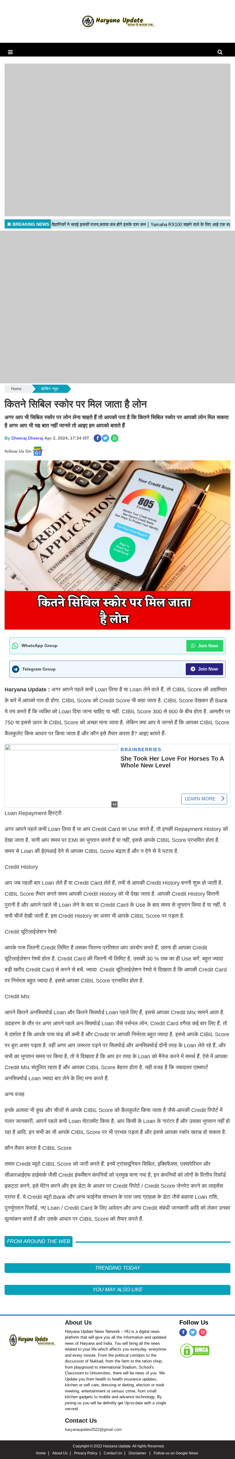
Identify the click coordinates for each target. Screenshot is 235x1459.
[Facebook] (183, 1332)
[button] (10, 52)
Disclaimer (138, 1453)
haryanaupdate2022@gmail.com (93, 1429)
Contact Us (81, 1420)
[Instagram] (203, 1332)
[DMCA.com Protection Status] (194, 1350)
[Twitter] (193, 1332)
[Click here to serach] (221, 52)
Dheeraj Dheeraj (27, 438)
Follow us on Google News (176, 1453)
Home (16, 388)
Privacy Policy (85, 1453)
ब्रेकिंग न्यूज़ (49, 388)
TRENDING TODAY (117, 1268)
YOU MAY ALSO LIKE (117, 1290)
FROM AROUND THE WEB (38, 1241)
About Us (78, 1322)
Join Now (207, 645)
